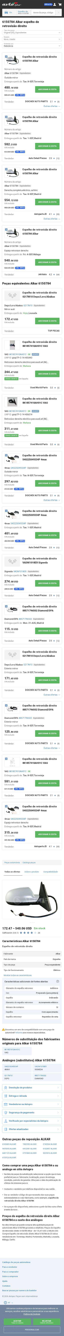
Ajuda (4, 1281)
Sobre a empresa (10, 1276)
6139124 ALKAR (9, 1157)
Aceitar (17, 1322)
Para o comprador (10, 1272)
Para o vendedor (9, 1267)
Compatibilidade (50, 872)
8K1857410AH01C (17, 354)
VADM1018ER (19, 571)
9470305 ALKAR (9, 1148)
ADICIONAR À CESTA (47, 89)
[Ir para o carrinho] (60, 4)
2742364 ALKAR (50, 1144)
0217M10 (28, 305)
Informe (19, 1032)
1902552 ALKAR (29, 1144)
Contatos (6, 1286)
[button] (48, 4)
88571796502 (25, 619)
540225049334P (18, 468)
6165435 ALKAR (9, 1144)
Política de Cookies (32, 1314)
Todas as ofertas (12, 872)
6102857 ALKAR (50, 1148)
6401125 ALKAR (9, 1153)
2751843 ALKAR (29, 1153)
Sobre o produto (32, 872)
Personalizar (32, 1330)
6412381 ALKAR (29, 1148)
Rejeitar (46, 1322)
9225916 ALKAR (50, 1153)
